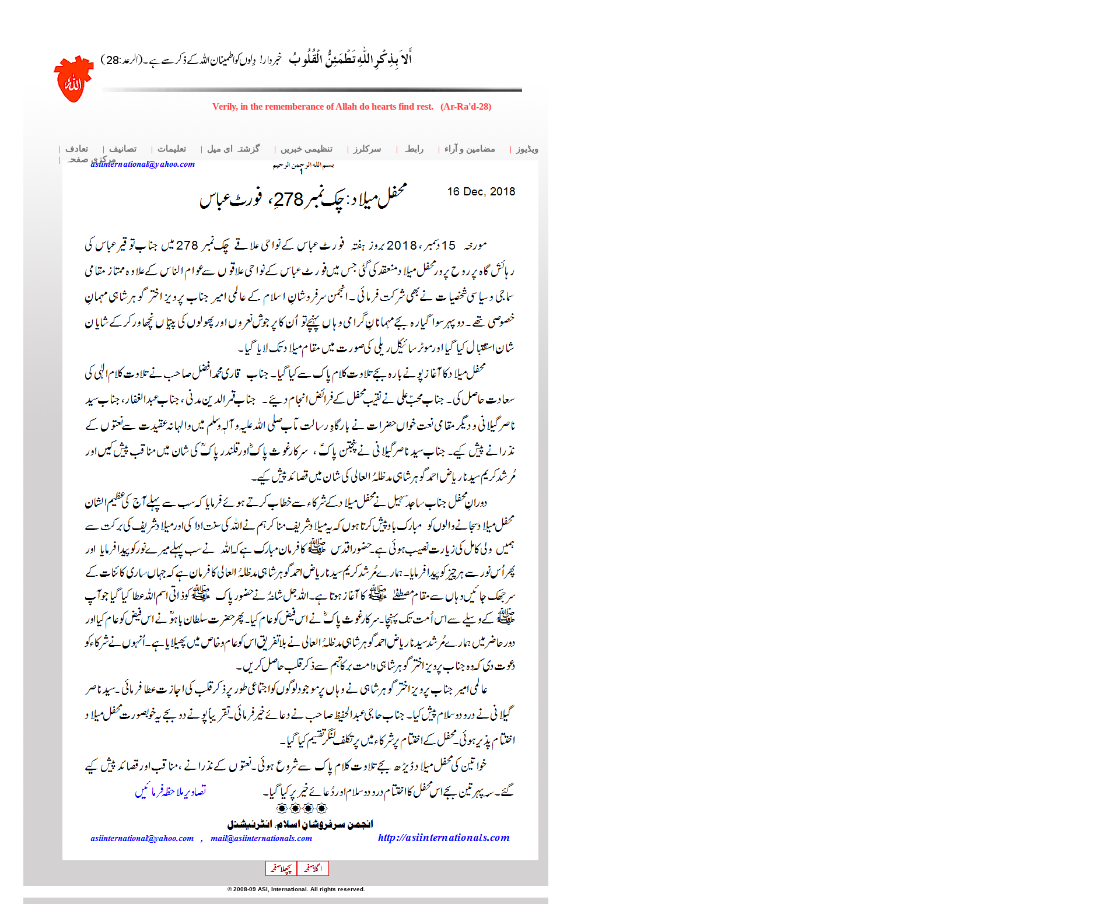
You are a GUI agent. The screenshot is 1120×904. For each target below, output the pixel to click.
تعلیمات (172, 148)
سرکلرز (368, 148)
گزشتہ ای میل (233, 148)
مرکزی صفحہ (90, 159)
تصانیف (122, 148)
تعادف (76, 148)
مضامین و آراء (469, 148)
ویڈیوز (527, 148)
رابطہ (413, 148)
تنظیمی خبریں (306, 148)
